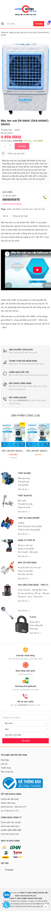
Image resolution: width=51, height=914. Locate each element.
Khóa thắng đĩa (36, 625)
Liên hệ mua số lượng (11, 203)
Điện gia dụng (24, 478)
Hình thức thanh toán (10, 834)
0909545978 (11, 199)
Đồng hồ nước (24, 507)
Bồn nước (22, 500)
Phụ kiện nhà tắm (25, 574)
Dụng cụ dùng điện (26, 548)
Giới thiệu (5, 760)
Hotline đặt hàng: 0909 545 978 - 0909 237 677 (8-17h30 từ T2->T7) (14, 807)
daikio (9, 209)
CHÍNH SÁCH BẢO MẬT (11, 830)
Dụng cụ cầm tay (25, 545)
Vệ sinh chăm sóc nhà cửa (29, 567)
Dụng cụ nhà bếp (25, 570)
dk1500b (16, 209)
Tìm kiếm (39, 23)
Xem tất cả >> (24, 489)
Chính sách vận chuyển (11, 822)
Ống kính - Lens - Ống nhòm (30, 596)
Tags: (3, 209)
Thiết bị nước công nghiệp (29, 529)
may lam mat (27, 209)
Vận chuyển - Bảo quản (28, 552)
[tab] (5, 216)
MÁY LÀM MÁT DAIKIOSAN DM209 (17, 450)
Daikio (17, 129)
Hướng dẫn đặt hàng (10, 799)
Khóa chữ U (35, 622)
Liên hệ (4, 764)
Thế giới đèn (23, 485)
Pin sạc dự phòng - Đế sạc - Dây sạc (33, 593)
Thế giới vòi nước (25, 504)
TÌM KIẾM (25, 740)
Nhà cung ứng (7, 771)
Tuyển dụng (6, 767)
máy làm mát (39, 209)
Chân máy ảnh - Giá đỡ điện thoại (32, 590)
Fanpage (9, 869)
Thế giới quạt (23, 481)
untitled (21, 522)
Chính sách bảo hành (10, 826)
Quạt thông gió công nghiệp (30, 526)
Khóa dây (34, 628)
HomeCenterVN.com (28, 895)
